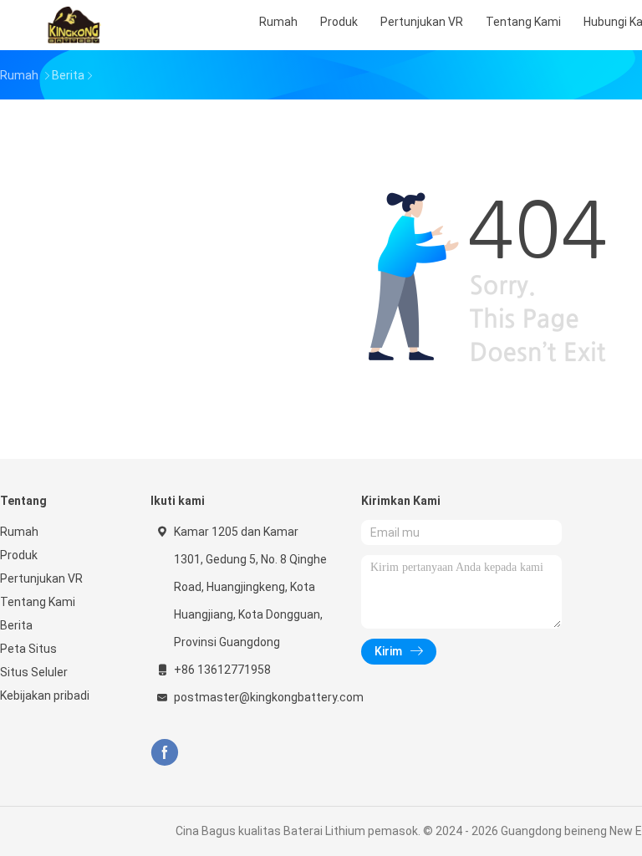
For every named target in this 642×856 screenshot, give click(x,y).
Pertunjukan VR (41, 578)
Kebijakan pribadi (44, 695)
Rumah (19, 531)
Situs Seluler (34, 672)
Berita (16, 625)
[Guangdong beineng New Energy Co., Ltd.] (73, 25)
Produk (19, 555)
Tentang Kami (37, 602)
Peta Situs (28, 648)
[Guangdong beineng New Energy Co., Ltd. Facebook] (164, 752)
